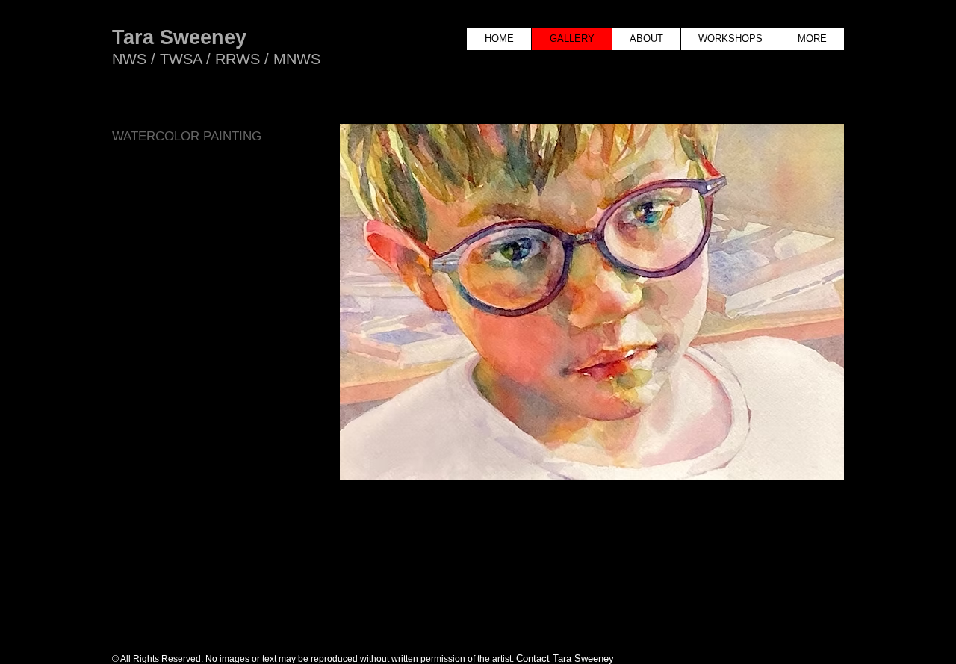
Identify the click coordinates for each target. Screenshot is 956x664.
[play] (756, 554)
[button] (592, 328)
